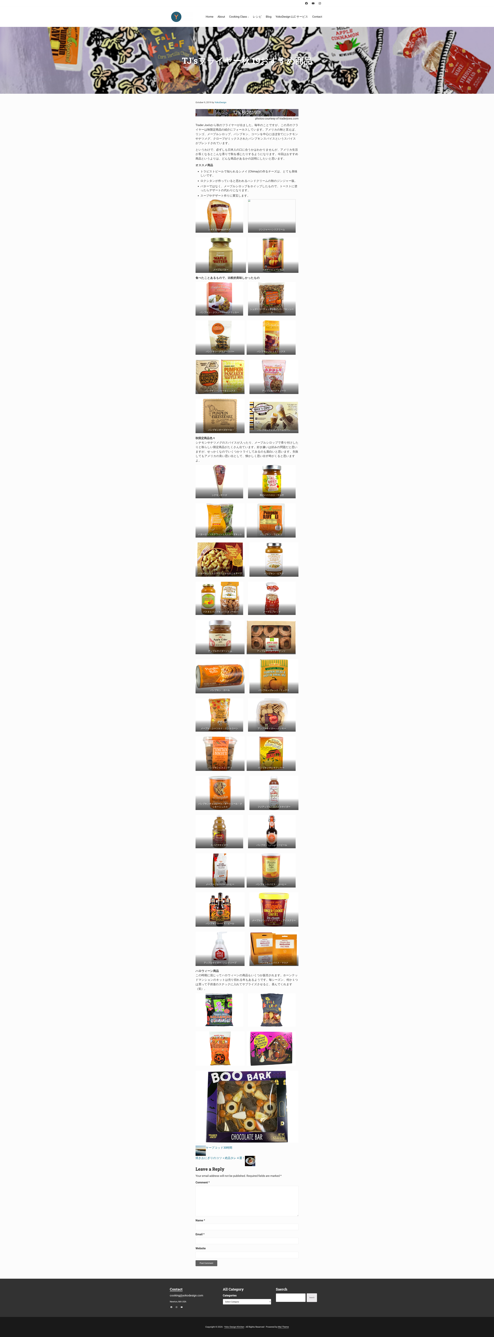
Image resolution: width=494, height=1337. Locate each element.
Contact (176, 1289)
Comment (203, 1182)
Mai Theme (283, 1327)
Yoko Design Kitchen (234, 1327)
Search (311, 1298)
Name (200, 1220)
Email (200, 1234)
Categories (230, 1295)
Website (201, 1248)
